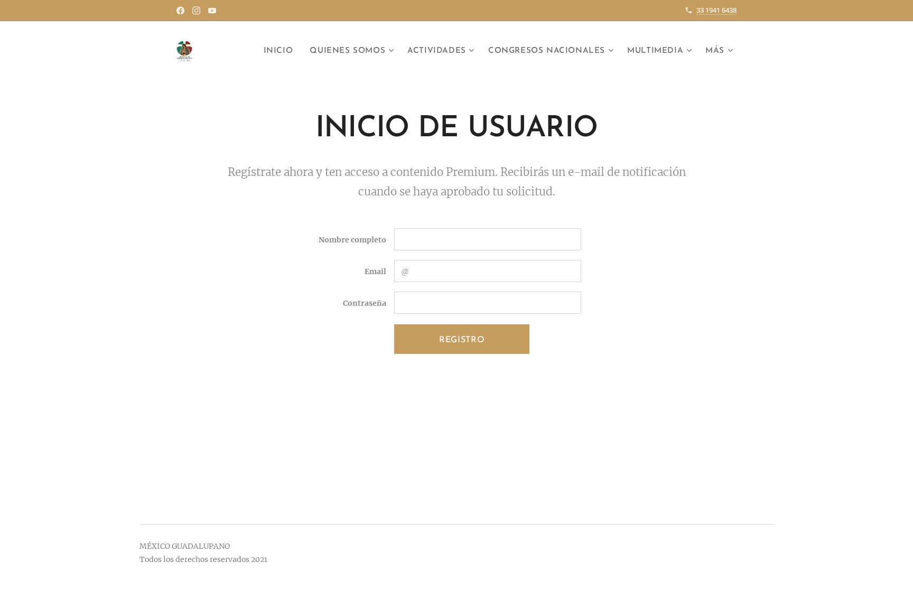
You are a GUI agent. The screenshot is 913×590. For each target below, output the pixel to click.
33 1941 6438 (716, 10)
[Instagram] (196, 11)
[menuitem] (281, 51)
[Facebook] (180, 11)
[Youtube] (212, 11)
